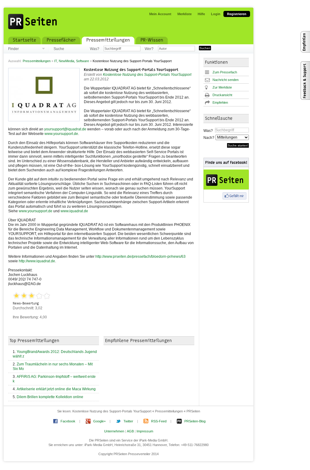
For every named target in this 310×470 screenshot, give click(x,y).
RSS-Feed (159, 421)
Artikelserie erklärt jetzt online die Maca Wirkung (56, 389)
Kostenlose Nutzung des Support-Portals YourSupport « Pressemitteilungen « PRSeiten (136, 411)
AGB (130, 431)
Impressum (145, 431)
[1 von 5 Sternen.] (16, 296)
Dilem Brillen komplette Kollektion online (50, 397)
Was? (94, 49)
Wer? (149, 49)
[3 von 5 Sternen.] (31, 296)
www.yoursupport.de (61, 134)
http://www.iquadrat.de (37, 261)
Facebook (68, 421)
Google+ (99, 421)
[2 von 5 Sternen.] (24, 296)
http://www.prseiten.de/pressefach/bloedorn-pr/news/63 (140, 256)
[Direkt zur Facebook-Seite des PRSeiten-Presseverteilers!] (230, 180)
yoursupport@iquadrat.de (65, 129)
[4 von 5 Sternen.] (39, 296)
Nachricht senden (226, 80)
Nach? (208, 138)
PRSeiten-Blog (195, 421)
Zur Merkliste (222, 87)
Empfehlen (220, 102)
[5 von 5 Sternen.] (47, 296)
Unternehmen (114, 431)
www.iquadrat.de (74, 211)
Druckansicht (222, 95)
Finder (13, 49)
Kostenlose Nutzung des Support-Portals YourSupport (131, 70)
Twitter (128, 421)
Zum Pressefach (225, 72)
